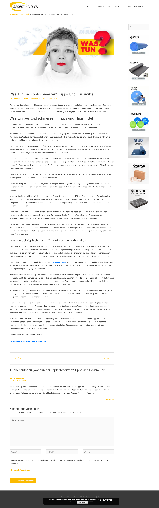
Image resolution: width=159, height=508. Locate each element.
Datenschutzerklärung (81, 497)
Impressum (65, 497)
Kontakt (95, 497)
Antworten (110, 399)
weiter (107, 358)
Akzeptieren (82, 502)
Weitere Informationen (106, 499)
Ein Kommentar (16, 99)
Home (89, 6)
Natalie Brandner (17, 378)
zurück (17, 358)
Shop (129, 6)
